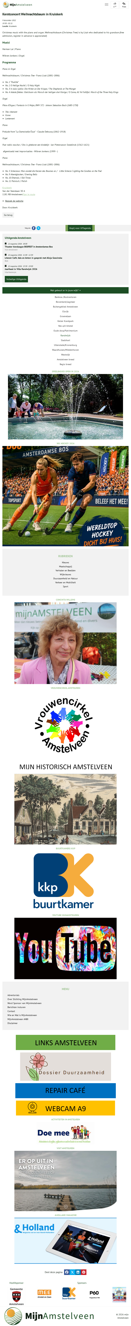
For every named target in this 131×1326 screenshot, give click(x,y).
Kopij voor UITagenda (80, 228)
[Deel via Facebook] (67, 1272)
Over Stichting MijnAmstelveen (23, 999)
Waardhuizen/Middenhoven (65, 349)
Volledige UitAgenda (16, 279)
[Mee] (44, 1294)
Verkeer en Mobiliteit (65, 582)
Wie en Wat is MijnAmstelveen (22, 1015)
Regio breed (65, 364)
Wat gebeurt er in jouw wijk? (64, 290)
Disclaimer (13, 1023)
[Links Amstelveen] (65, 1042)
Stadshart (65, 340)
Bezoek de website (14, 200)
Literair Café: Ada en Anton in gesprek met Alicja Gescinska (33, 257)
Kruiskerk (7, 187)
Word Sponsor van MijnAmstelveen (25, 1003)
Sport (65, 586)
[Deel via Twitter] (72, 1272)
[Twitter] (38, 228)
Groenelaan (65, 316)
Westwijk (65, 354)
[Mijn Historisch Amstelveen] (65, 803)
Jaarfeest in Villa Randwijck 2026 (21, 269)
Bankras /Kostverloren (65, 297)
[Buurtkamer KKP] (69, 1293)
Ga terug (8, 215)
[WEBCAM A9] (65, 1108)
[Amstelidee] (119, 1294)
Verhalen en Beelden (66, 570)
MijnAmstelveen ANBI (18, 1019)
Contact (11, 1011)
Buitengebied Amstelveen (65, 306)
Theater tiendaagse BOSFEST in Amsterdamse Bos (29, 246)
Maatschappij (65, 566)
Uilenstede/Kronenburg (65, 345)
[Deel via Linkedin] (78, 1272)
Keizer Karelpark (65, 321)
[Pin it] (83, 1272)
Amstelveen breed (65, 359)
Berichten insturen (17, 1007)
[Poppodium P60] (94, 1294)
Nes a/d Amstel (65, 325)
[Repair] (65, 1090)
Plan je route (29, 194)
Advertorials (13, 995)
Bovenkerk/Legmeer (65, 301)
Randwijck (65, 335)
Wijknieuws (65, 574)
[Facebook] (34, 228)
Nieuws (65, 562)
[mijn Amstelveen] (51, 5)
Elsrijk (65, 311)
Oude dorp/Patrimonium (65, 330)
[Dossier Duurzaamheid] (65, 1066)
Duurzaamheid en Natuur (65, 578)
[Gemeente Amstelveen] (16, 1296)
